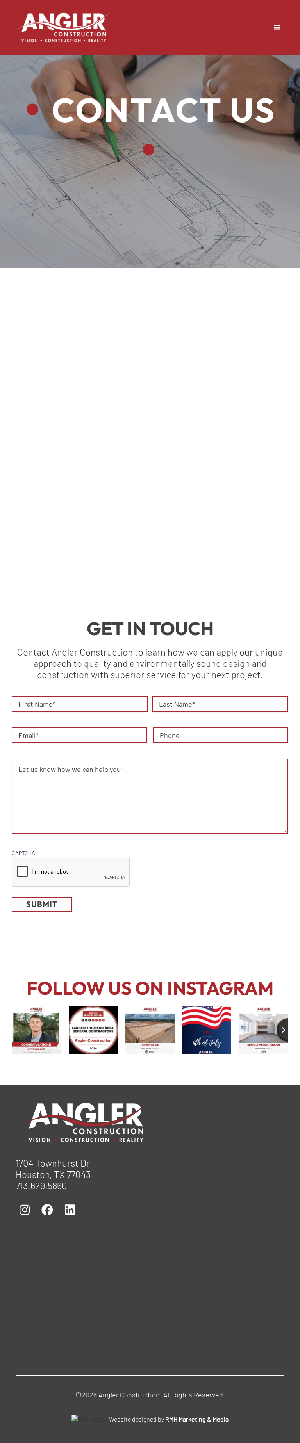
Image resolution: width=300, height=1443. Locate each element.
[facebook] (150, 413)
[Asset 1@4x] (64, 16)
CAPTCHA (23, 853)
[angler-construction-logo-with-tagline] (86, 1105)
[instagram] (127, 413)
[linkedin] (172, 413)
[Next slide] (288, 1030)
